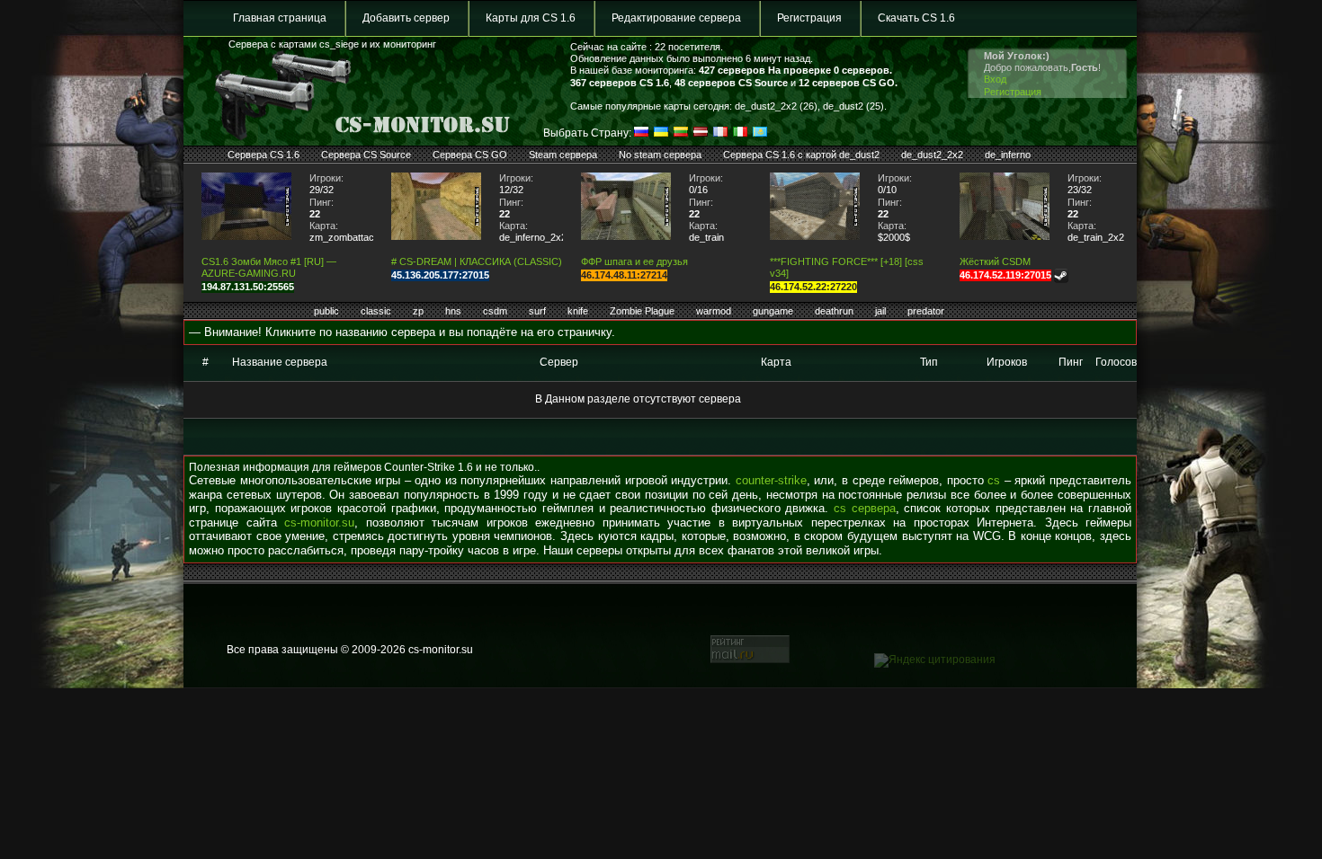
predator (925, 311)
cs (993, 480)
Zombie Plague (642, 311)
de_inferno (1008, 154)
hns (453, 311)
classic (376, 311)
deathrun (834, 311)
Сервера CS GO (470, 154)
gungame (773, 311)
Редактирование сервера (676, 18)
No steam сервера (660, 154)
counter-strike (771, 480)
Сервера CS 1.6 (263, 154)
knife (577, 311)
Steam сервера (563, 154)
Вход (995, 79)
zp (418, 311)
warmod (713, 311)
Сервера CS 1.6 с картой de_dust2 (801, 154)
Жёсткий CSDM (995, 261)
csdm (495, 311)
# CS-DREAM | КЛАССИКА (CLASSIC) (476, 261)
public (326, 311)
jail (880, 311)
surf (537, 311)
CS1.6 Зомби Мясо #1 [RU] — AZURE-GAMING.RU (268, 267)
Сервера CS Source (366, 154)
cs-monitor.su (319, 522)
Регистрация (809, 18)
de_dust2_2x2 (932, 154)
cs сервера (865, 508)
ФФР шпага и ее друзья (634, 261)
